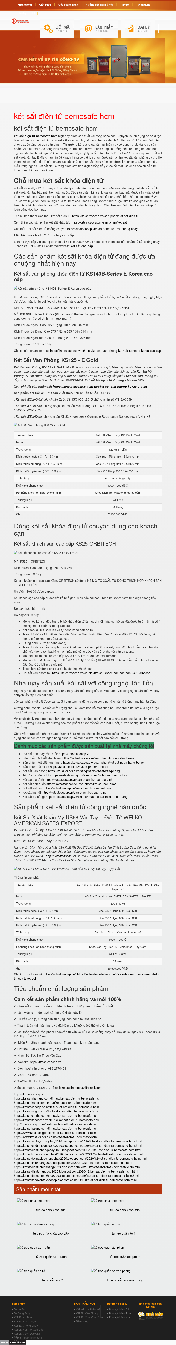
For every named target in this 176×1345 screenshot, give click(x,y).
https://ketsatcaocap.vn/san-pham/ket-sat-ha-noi (74, 792)
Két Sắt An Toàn (23, 1317)
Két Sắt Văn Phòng (87, 1313)
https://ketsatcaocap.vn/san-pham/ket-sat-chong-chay (101, 229)
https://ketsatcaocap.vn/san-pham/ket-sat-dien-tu (105, 216)
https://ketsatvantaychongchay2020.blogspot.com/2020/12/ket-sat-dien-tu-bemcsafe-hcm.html (78, 1141)
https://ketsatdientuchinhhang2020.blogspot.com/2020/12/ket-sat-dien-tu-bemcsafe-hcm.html (77, 1167)
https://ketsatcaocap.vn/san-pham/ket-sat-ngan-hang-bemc (103, 762)
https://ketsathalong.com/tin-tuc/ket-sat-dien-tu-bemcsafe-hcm (56, 1128)
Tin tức (124, 4)
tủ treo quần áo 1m (125, 1233)
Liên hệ (21, 13)
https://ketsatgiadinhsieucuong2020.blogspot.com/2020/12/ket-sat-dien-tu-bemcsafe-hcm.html (78, 1145)
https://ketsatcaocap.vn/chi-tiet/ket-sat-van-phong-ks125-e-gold (100, 386)
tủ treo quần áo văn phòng (125, 1280)
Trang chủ (26, 4)
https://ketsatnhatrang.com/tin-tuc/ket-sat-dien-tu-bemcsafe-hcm (57, 1098)
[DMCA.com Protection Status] (13, 1342)
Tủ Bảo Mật (82, 1321)
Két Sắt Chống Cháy (26, 1325)
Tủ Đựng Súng (22, 1313)
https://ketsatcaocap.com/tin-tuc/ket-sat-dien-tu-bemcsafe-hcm (56, 1107)
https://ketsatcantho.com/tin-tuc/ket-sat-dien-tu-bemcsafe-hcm (56, 1115)
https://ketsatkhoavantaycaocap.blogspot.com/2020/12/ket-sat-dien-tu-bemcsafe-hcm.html (75, 1180)
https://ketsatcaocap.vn (74, 754)
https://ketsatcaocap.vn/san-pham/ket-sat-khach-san (98, 758)
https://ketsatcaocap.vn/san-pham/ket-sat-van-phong (84, 771)
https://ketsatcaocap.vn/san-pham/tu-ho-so (79, 766)
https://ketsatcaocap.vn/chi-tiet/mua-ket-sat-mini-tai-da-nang (86, 796)
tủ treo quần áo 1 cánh (51, 1256)
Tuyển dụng (143, 4)
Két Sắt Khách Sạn (25, 1321)
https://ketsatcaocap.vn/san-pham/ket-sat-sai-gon (77, 788)
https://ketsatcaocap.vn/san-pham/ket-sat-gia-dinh (79, 779)
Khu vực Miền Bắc (119, 1309)
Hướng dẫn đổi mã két (99, 4)
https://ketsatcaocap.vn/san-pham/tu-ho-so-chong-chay (89, 775)
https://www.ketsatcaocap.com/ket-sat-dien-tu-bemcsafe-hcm (55, 1137)
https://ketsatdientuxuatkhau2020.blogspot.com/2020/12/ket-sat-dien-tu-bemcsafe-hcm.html (76, 1175)
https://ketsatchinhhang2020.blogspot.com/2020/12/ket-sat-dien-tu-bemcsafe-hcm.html (73, 1162)
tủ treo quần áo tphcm (125, 1256)
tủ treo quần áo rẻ (51, 1280)
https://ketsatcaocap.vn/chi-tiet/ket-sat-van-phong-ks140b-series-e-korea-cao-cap (105, 350)
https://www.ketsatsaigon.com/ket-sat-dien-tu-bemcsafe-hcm (55, 1132)
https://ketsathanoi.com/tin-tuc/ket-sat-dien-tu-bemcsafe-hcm (55, 1102)
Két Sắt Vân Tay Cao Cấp (29, 1329)
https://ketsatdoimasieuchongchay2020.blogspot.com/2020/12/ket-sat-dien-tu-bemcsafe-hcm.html (80, 1158)
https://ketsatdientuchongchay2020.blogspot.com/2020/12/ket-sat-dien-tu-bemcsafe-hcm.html (77, 1150)
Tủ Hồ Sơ (19, 1309)
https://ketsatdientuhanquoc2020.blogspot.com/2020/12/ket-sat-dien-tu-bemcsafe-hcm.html (76, 1171)
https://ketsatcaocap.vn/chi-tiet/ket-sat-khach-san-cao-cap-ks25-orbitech (101, 673)
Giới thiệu (45, 4)
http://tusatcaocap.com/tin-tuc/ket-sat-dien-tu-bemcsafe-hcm (55, 1124)
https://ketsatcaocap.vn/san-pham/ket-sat (99, 222)
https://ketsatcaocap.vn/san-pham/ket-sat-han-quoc (81, 784)
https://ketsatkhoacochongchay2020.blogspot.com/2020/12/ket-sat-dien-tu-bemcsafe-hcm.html (78, 1154)
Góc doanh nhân (68, 4)
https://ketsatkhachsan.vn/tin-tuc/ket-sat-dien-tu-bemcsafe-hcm (57, 1120)
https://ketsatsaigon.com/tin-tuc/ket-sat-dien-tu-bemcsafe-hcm (56, 1111)
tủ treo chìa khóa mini (51, 1209)
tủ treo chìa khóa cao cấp (51, 1233)
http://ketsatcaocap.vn (61, 856)
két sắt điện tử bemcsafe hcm (35, 136)
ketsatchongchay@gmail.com (82, 1087)
